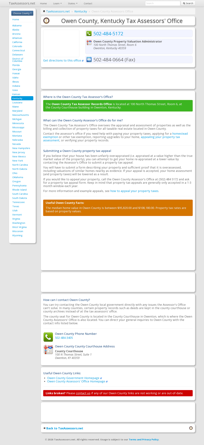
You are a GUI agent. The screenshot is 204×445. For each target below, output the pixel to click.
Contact (88, 3)
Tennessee (18, 202)
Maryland (17, 110)
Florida (16, 65)
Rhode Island (19, 189)
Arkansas (17, 37)
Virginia (16, 218)
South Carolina (20, 193)
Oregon (16, 181)
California (17, 42)
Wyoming (17, 235)
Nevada (16, 144)
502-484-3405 (64, 338)
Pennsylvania (19, 185)
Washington (18, 222)
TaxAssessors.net (58, 11)
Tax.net (22, 3)
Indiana (16, 85)
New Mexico (19, 156)
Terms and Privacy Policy (144, 439)
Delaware (17, 54)
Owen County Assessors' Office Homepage (76, 381)
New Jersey (18, 152)
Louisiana (17, 102)
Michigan (17, 119)
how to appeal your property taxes (134, 191)
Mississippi (18, 127)
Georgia (16, 69)
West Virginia (19, 227)
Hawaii (16, 73)
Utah (15, 210)
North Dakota (19, 168)
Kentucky (17, 98)
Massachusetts (20, 114)
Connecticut (18, 50)
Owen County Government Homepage (73, 378)
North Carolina (20, 164)
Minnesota (18, 123)
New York (17, 160)
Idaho (15, 77)
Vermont (17, 214)
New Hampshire (21, 148)
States (72, 3)
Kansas (16, 94)
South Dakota (19, 197)
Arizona (16, 33)
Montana (17, 135)
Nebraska (17, 139)
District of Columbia (17, 59)
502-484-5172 (108, 33)
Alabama (17, 25)
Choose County (21, 13)
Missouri (17, 131)
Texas (15, 206)
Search (189, 3)
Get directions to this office (62, 60)
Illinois (15, 81)
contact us (83, 393)
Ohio (14, 173)
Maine (15, 106)
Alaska (15, 29)
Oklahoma (17, 177)
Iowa (15, 90)
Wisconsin (17, 231)
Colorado (17, 46)
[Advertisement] (118, 79)
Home (43, 3)
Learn (56, 3)
